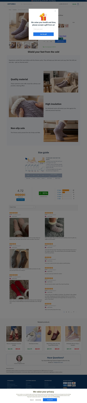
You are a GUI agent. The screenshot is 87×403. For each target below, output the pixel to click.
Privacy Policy (57, 396)
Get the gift (43, 34)
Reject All (32, 399)
